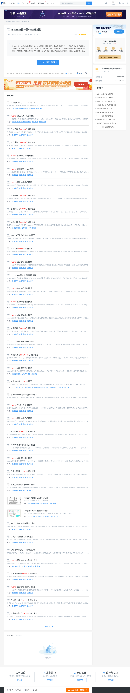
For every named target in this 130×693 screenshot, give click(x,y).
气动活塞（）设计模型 (23, 129)
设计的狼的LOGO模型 (23, 342)
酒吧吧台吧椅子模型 (18, 566)
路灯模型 (32, 108)
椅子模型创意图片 (17, 387)
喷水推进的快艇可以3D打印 (105, 108)
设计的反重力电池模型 (23, 587)
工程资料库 (7, 21)
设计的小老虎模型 (21, 302)
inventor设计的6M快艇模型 (20, 21)
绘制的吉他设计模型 (22, 169)
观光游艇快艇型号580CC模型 (23, 485)
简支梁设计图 (32, 516)
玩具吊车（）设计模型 (23, 222)
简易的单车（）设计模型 (24, 103)
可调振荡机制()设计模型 (24, 574)
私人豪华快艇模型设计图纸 (22, 537)
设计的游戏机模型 (21, 368)
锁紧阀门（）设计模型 (23, 209)
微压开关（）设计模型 (23, 196)
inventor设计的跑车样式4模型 (105, 119)
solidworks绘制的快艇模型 (104, 94)
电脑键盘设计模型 (23, 432)
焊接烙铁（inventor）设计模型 (106, 123)
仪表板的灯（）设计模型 (24, 613)
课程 (27, 3)
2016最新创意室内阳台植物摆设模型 (36, 387)
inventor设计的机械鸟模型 (104, 116)
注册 (127, 3)
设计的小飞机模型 (21, 418)
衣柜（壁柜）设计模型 (23, 471)
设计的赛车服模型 (21, 262)
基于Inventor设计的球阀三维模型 (24, 395)
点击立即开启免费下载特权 (109, 57)
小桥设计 (41, 516)
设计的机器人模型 (21, 315)
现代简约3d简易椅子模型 (20, 108)
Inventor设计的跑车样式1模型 (23, 235)
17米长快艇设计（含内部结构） (23, 550)
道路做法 (53, 503)
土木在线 (12, 3)
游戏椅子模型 (26, 374)
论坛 (23, 3)
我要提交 (50, 680)
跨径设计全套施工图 (51, 516)
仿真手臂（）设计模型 (23, 328)
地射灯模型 (39, 108)
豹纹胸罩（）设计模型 (24, 355)
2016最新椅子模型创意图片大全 (59, 387)
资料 (18, 3)
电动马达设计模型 (21, 405)
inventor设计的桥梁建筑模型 (105, 127)
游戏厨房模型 (16, 374)
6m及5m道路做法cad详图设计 (36, 498)
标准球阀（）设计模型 (23, 142)
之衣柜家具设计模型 (22, 116)
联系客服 (80, 680)
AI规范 (33, 3)
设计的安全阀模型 (21, 288)
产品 (52, 3)
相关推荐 (10, 95)
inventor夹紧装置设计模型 (104, 112)
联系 (66, 73)
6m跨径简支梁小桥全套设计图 (36, 511)
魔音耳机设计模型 (21, 249)
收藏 (80, 73)
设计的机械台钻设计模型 (24, 560)
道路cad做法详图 (33, 503)
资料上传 (19, 680)
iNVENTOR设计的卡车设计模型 (23, 275)
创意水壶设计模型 (21, 381)
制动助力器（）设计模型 (24, 600)
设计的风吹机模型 (21, 458)
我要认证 (111, 680)
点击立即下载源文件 (79, 690)
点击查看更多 (48, 626)
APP (48, 3)
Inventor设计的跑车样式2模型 (23, 445)
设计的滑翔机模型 (21, 182)
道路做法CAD (45, 503)
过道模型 (30, 135)
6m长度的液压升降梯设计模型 (23, 523)
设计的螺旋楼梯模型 (22, 156)
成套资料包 (41, 3)
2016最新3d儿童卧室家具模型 (21, 122)
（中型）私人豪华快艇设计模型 (106, 105)
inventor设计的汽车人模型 (104, 97)
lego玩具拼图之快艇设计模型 (105, 101)
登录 (122, 3)
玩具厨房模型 (16, 228)
